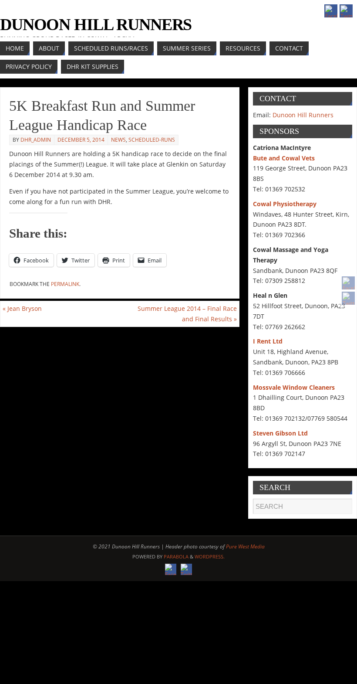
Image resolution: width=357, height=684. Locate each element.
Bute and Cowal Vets (284, 158)
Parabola (176, 556)
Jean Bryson (22, 308)
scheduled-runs (151, 139)
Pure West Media (245, 546)
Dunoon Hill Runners (96, 24)
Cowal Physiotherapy (285, 204)
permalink (65, 284)
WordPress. (210, 556)
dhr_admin (35, 139)
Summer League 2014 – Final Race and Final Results (187, 313)
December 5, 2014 (80, 139)
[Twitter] (348, 298)
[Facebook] (348, 282)
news (118, 139)
